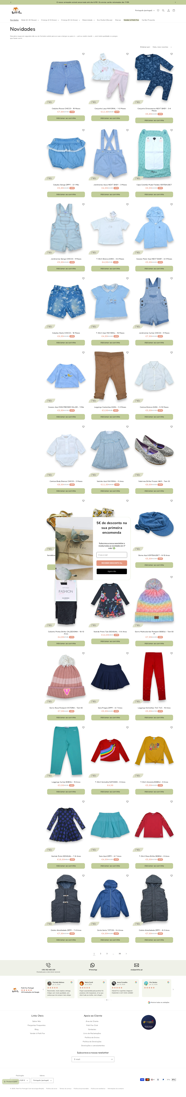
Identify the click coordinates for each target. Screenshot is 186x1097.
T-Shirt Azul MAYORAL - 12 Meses (110, 333)
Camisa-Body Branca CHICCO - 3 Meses (66, 481)
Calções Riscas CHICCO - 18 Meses (66, 108)
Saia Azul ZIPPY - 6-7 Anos (110, 856)
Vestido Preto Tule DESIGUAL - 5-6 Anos (110, 632)
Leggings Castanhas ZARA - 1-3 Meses (110, 407)
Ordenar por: (145, 47)
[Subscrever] (111, 1059)
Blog (37, 1029)
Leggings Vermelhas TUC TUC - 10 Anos (154, 708)
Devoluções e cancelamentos (93, 1045)
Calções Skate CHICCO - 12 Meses (66, 333)
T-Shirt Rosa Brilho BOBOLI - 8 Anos (154, 856)
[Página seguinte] (126, 953)
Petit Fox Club (92, 1025)
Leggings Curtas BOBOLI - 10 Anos (66, 782)
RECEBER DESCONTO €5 (112, 563)
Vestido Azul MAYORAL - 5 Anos (110, 481)
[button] (30, 20)
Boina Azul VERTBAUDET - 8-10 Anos (154, 555)
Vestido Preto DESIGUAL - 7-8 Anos (66, 856)
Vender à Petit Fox (37, 1033)
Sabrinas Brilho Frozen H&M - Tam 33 (154, 481)
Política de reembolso (98, 1088)
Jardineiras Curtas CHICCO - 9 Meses (154, 333)
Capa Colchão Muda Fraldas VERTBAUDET (154, 185)
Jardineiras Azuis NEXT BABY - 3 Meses (110, 185)
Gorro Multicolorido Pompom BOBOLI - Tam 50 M (154, 633)
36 (120, 953)
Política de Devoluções (92, 1041)
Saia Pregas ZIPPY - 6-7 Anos (110, 708)
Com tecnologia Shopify (36, 1088)
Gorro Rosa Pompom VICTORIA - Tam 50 (66, 708)
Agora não (112, 571)
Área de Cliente (92, 1021)
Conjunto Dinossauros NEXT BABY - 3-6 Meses (154, 109)
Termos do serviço (65, 1088)
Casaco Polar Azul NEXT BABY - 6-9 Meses (154, 259)
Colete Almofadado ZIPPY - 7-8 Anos (66, 930)
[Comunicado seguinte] (175, 2)
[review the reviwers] (71, 984)
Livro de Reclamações (92, 1033)
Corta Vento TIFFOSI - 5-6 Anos (110, 930)
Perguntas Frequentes (36, 1025)
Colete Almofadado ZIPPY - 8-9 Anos (154, 930)
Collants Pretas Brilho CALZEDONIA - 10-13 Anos (66, 633)
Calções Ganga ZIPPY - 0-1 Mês (66, 185)
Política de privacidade (81, 1088)
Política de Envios (92, 1037)
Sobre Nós (36, 1021)
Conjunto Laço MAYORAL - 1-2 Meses (110, 108)
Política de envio (51, 1088)
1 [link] (94, 953)
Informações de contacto (116, 1088)
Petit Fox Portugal (22, 1088)
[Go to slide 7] (108, 999)
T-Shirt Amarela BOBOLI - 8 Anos (154, 782)
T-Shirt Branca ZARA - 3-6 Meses (110, 259)
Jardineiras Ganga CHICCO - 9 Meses (66, 259)
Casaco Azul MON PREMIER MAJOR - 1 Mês (66, 407)
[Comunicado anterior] (10, 2)
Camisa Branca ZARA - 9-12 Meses (154, 407)
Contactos (92, 1029)
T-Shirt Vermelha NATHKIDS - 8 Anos (110, 782)
